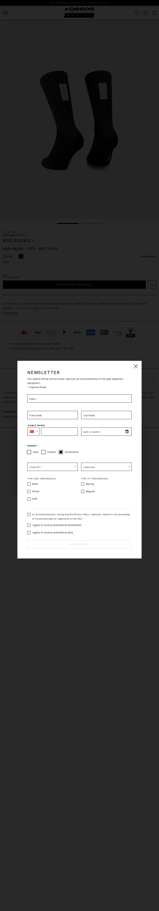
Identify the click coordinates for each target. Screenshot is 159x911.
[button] (33, 431)
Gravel (35, 491)
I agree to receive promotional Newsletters (57, 525)
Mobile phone (36, 425)
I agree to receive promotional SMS (52, 532)
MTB (34, 499)
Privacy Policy (81, 514)
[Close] (136, 366)
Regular (90, 491)
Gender (32, 446)
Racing (90, 484)
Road (35, 484)
